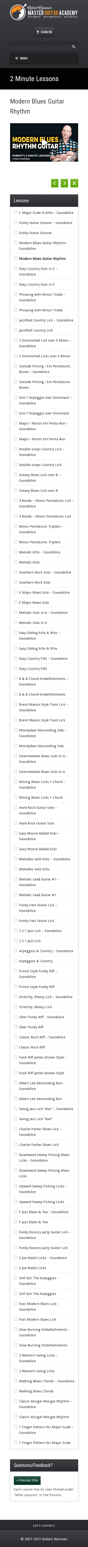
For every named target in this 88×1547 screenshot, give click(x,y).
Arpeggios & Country (36, 961)
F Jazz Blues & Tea (33, 1222)
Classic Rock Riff (32, 1047)
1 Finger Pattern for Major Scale (45, 1443)
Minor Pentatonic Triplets (40, 542)
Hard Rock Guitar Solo (36, 823)
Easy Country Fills (33, 669)
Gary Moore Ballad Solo (38, 849)
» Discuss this (27, 1480)
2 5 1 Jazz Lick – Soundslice (40, 931)
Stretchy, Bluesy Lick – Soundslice (46, 997)
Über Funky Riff (31, 1027)
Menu (24, 58)
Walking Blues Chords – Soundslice (46, 1381)
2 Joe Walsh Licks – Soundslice (43, 1258)
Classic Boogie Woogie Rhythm (44, 1417)
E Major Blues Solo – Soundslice (44, 592)
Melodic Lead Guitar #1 (37, 895)
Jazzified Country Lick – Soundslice (46, 320)
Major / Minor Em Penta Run (42, 439)
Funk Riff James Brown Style (41, 1073)
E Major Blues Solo (34, 602)
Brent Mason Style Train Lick (42, 720)
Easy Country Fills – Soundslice (43, 658)
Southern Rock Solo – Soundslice (45, 572)
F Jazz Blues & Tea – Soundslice (43, 1212)
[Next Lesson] (64, 183)
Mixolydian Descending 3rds (41, 746)
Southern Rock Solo (34, 582)
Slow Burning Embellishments (43, 1345)
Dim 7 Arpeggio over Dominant (44, 413)
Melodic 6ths (29, 562)
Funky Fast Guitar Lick (36, 921)
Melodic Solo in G (33, 623)
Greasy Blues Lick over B (38, 490)
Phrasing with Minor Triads (41, 310)
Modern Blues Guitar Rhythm (42, 259)
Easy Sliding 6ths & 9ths (38, 648)
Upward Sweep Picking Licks (41, 1202)
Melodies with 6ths (34, 869)
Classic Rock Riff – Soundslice (42, 1037)
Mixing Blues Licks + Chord (40, 797)
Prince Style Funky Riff (36, 987)
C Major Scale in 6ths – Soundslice (46, 213)
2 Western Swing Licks (37, 1371)
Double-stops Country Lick (40, 465)
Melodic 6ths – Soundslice (39, 552)
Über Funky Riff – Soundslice (41, 1017)
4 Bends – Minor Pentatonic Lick (45, 516)
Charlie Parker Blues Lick (39, 1145)
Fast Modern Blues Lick (37, 1319)
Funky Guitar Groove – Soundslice (45, 223)
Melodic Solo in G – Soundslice (43, 613)
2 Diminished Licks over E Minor (44, 356)
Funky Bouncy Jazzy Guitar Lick (43, 1248)
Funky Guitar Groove (35, 233)
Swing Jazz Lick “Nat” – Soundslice (46, 1109)
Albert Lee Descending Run (40, 1099)
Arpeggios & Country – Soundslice (46, 951)
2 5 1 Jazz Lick (30, 941)
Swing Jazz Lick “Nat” (36, 1119)
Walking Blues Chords (36, 1391)
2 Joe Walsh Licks (32, 1268)
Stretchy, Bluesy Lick (35, 1007)
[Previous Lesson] (54, 183)
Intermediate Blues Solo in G (42, 772)
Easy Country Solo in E (36, 284)
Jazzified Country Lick (36, 330)
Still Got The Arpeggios (37, 1294)
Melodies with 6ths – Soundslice (44, 859)
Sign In (46, 32)
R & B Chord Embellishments (42, 694)
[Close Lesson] (74, 183)
